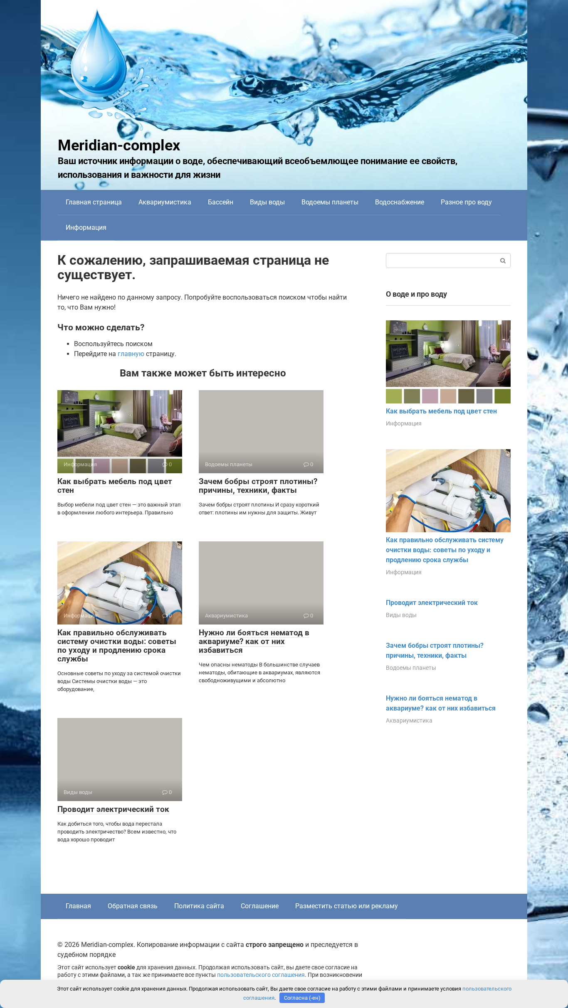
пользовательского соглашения (261, 974)
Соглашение (260, 906)
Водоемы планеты (329, 202)
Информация (86, 227)
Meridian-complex (119, 145)
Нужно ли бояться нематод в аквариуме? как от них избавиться (254, 641)
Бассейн (220, 202)
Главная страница (94, 202)
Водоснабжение (399, 202)
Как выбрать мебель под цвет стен (114, 486)
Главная (78, 906)
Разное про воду (466, 202)
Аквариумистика (164, 202)
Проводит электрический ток (113, 809)
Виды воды (267, 202)
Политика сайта (199, 906)
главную (131, 354)
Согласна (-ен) (302, 998)
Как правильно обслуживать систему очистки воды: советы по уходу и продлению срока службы (116, 646)
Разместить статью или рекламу (346, 906)
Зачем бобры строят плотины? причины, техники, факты (258, 486)
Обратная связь (133, 906)
